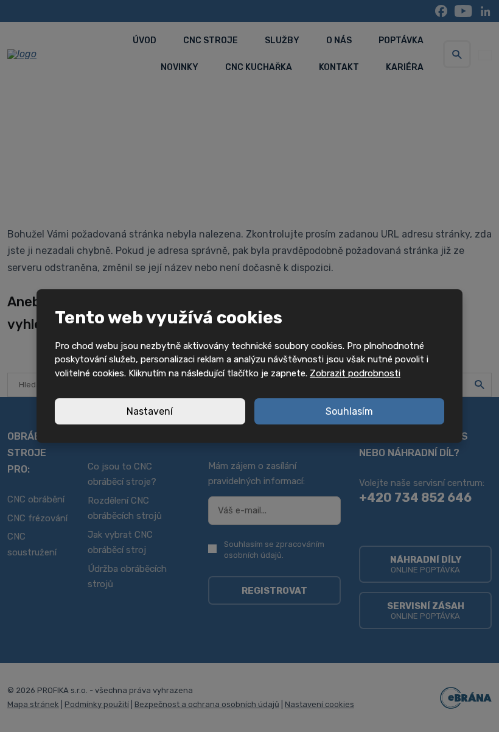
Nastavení (150, 411)
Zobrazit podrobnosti (355, 373)
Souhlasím (349, 411)
